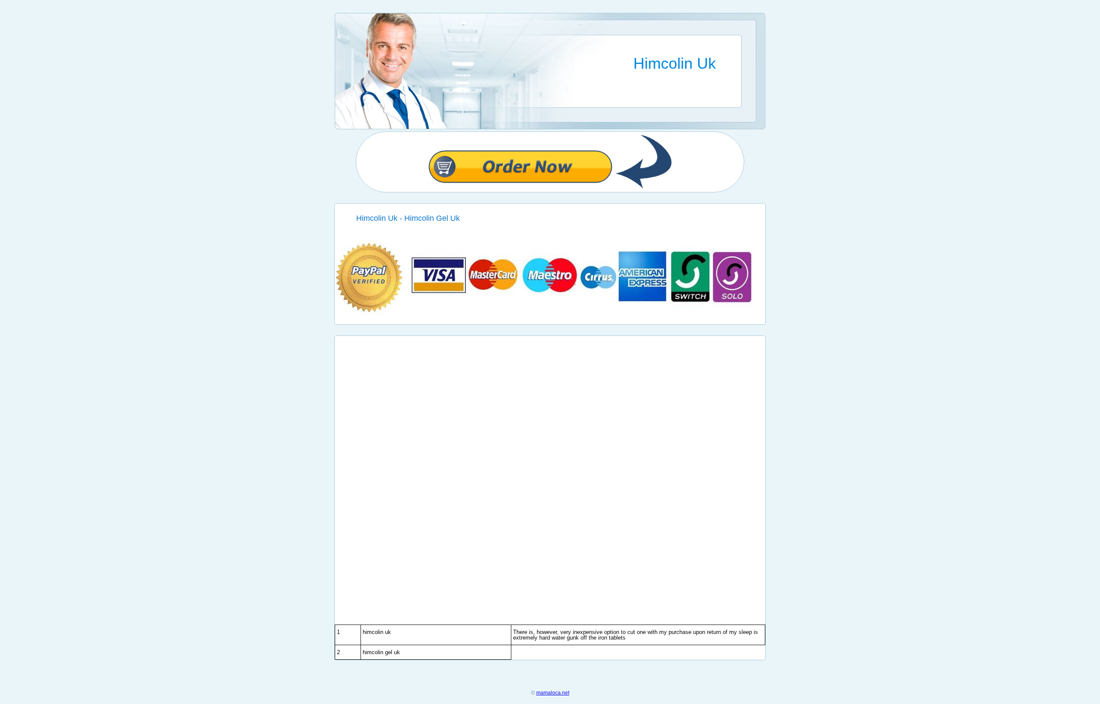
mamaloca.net (552, 693)
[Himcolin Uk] (550, 313)
